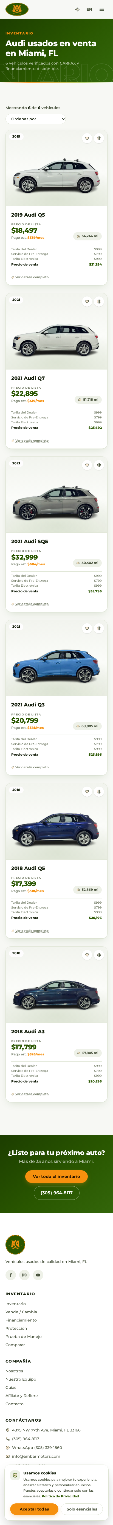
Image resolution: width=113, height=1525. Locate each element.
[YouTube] (38, 1275)
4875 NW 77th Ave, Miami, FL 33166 (46, 1430)
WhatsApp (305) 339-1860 (37, 1447)
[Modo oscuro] (77, 9)
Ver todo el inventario (56, 1176)
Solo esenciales (82, 1509)
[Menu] (102, 9)
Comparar (15, 1344)
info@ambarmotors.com (36, 1456)
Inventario (15, 1303)
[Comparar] (99, 138)
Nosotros (14, 1371)
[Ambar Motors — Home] (17, 9)
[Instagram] (24, 1275)
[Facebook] (10, 1275)
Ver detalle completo (32, 277)
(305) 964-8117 (57, 1192)
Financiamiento (21, 1320)
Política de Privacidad (60, 1496)
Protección (16, 1328)
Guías (10, 1387)
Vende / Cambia (21, 1311)
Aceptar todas (34, 1509)
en (89, 9)
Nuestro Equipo (20, 1379)
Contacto (14, 1403)
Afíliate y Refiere (21, 1395)
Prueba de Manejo (23, 1336)
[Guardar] (87, 138)
